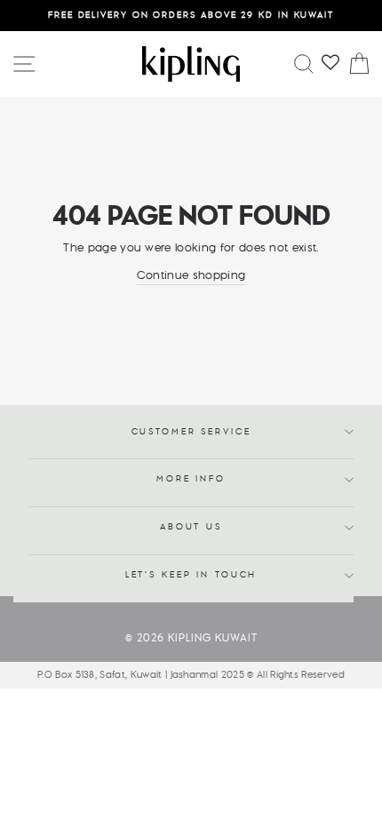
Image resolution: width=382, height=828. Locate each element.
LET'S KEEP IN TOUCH (191, 575)
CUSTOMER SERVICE (191, 432)
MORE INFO (191, 479)
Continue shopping (191, 275)
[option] (191, 15)
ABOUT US (191, 527)
